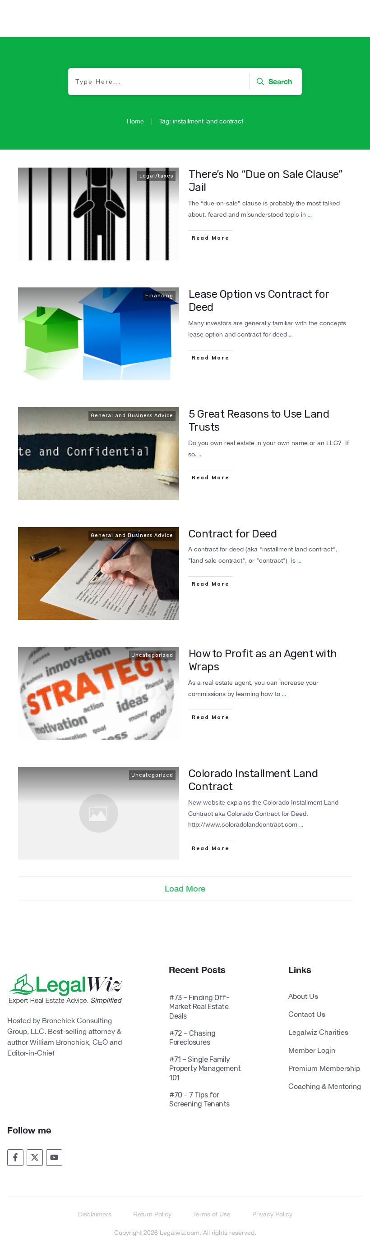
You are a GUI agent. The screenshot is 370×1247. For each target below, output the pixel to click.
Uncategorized (152, 655)
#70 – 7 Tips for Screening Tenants (199, 1099)
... (310, 214)
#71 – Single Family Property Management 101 (205, 1068)
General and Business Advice (132, 416)
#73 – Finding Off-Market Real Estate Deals (199, 1006)
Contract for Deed (233, 534)
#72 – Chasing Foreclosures (192, 1038)
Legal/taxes (156, 176)
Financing (159, 296)
